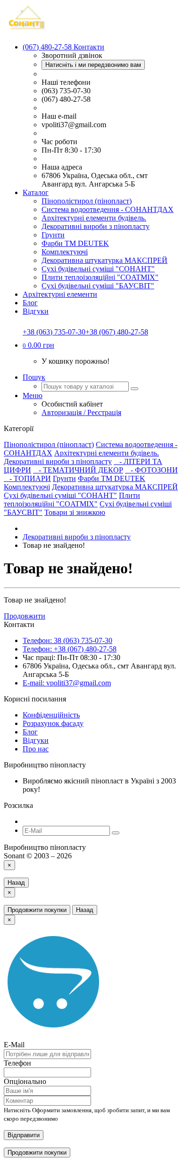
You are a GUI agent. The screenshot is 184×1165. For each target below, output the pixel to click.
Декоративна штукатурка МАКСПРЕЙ (104, 260)
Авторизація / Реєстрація (81, 412)
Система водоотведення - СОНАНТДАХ (108, 209)
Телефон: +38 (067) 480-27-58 (70, 649)
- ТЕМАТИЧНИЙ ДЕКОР (78, 470)
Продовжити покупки (37, 909)
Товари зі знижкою (74, 512)
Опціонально (25, 1081)
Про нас (36, 749)
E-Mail (14, 1045)
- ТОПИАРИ (27, 478)
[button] (38, 345)
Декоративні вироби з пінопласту (96, 226)
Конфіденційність (51, 715)
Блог (30, 303)
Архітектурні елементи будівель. (94, 218)
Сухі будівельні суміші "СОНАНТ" (98, 269)
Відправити (24, 1135)
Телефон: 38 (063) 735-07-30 (67, 640)
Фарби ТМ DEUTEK (75, 243)
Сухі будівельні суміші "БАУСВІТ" (98, 286)
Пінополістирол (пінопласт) (87, 201)
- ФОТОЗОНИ (151, 470)
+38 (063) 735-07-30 (54, 332)
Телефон (17, 1063)
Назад (16, 882)
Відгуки (36, 311)
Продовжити (24, 616)
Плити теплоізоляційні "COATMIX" (100, 277)
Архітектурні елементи (60, 294)
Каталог (36, 192)
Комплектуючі (65, 252)
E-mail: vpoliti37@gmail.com (67, 683)
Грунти (53, 235)
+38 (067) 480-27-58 (116, 332)
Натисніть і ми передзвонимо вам (93, 64)
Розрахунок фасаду (53, 723)
